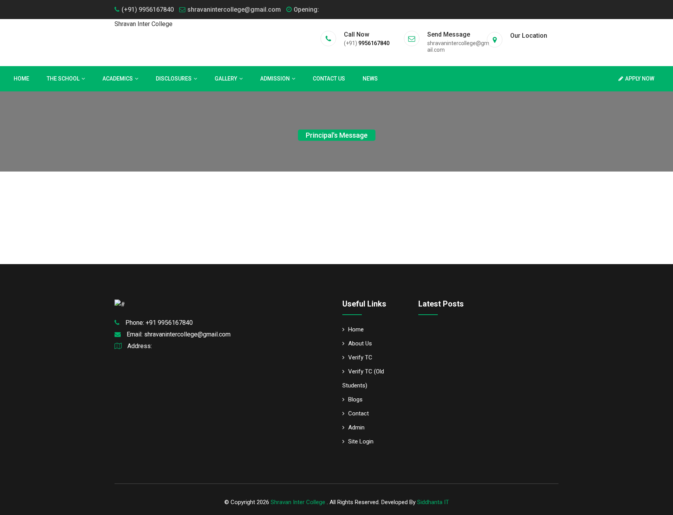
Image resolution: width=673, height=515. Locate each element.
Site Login (360, 441)
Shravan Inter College (299, 502)
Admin (356, 427)
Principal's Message (337, 135)
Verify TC (360, 357)
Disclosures (174, 78)
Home (21, 78)
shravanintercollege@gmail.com (234, 9)
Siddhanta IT (433, 502)
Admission (275, 78)
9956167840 (373, 43)
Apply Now (639, 78)
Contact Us (329, 78)
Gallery (226, 78)
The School (63, 78)
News (370, 78)
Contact (358, 413)
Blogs (355, 399)
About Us (360, 343)
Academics (117, 78)
